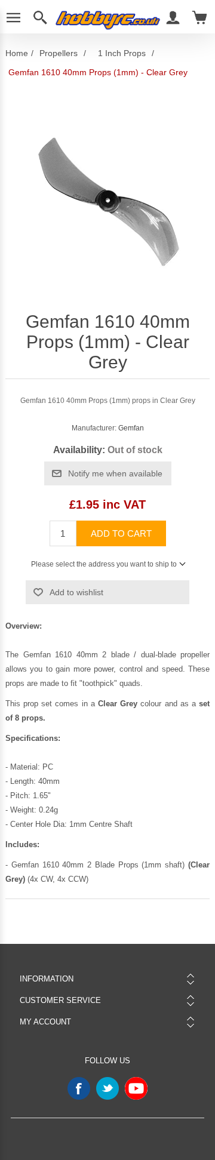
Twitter (107, 1088)
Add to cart (121, 533)
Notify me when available (115, 473)
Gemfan (131, 428)
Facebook (78, 1088)
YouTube (136, 1088)
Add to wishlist (76, 592)
